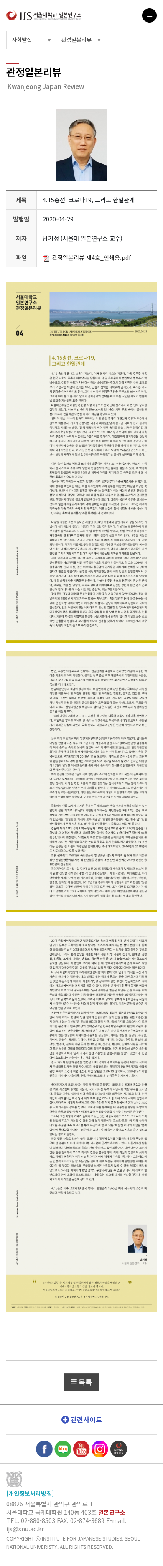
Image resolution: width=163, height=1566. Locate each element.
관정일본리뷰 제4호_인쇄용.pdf (91, 257)
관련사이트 (85, 1419)
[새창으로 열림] (44, 1448)
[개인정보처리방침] (30, 1493)
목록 (84, 1381)
